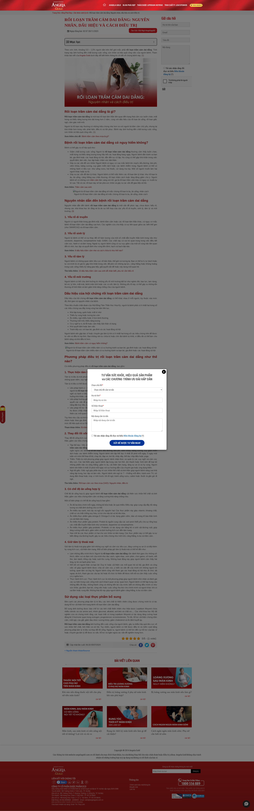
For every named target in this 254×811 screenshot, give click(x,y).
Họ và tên (95, 395)
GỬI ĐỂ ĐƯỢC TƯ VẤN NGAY (127, 442)
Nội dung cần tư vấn (99, 416)
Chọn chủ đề (97, 385)
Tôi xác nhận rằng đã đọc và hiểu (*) (118, 435)
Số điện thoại (97, 405)
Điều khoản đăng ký (132, 435)
